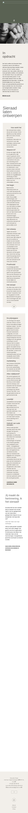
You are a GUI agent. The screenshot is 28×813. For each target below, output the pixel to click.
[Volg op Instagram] (15, 792)
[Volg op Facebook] (12, 792)
